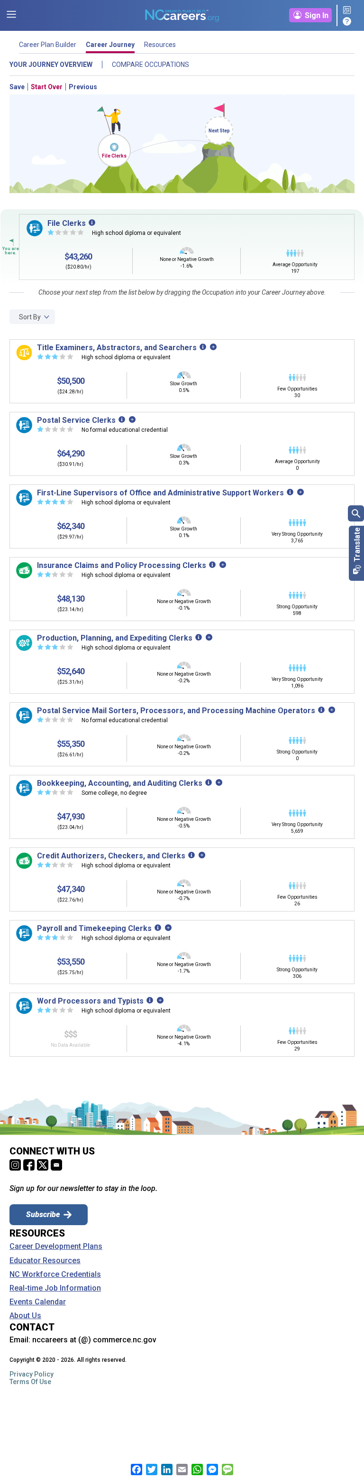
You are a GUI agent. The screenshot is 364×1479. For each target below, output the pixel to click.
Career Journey (110, 44)
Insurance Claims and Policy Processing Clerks (121, 565)
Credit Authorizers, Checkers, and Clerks (111, 855)
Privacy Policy (31, 1374)
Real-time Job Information (55, 1288)
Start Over (47, 87)
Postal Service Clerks (76, 420)
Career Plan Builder (47, 44)
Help (348, 21)
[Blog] (348, 11)
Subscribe (43, 1214)
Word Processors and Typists (90, 1000)
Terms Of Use (30, 1382)
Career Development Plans (55, 1246)
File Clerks (114, 155)
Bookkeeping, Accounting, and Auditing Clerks (119, 783)
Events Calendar (37, 1302)
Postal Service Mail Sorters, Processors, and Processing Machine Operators (176, 710)
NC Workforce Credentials (55, 1274)
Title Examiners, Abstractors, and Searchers (117, 347)
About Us (25, 1316)
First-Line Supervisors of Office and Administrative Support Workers (160, 492)
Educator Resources (45, 1261)
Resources (160, 44)
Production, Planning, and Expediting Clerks (114, 637)
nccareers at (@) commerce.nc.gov (94, 1339)
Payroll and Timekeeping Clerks (94, 928)
